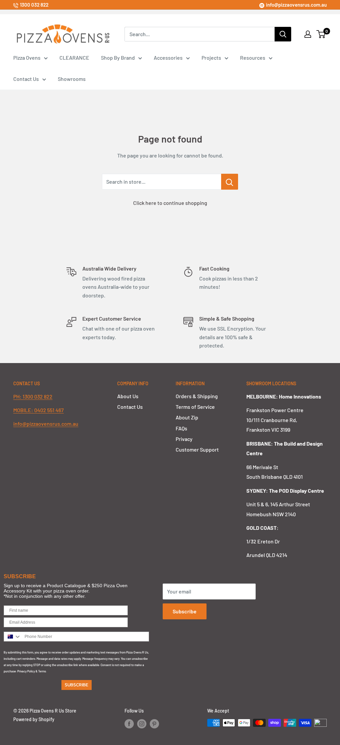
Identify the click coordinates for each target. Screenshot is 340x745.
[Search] (283, 34)
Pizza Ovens (27, 57)
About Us (127, 396)
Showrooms (72, 79)
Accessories (168, 57)
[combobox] (12, 636)
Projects (211, 57)
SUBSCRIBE (76, 684)
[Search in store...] (229, 182)
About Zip (187, 417)
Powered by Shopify (33, 719)
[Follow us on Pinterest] (154, 723)
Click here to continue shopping (170, 203)
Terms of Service (195, 407)
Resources (252, 57)
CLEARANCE (74, 57)
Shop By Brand (118, 57)
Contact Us (26, 79)
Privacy (184, 439)
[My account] (307, 34)
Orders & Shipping (197, 396)
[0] (321, 34)
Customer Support (197, 449)
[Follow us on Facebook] (129, 723)
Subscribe (185, 611)
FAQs (181, 428)
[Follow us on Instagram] (141, 723)
